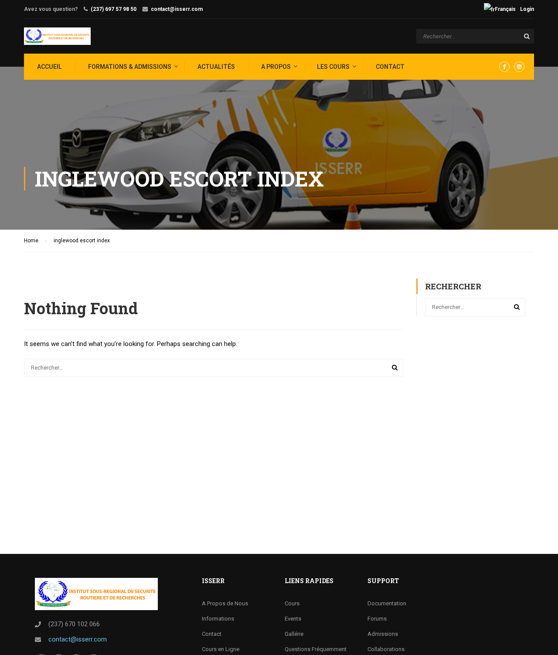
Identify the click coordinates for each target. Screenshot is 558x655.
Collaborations (386, 649)
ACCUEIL (49, 66)
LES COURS (333, 66)
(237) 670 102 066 (74, 624)
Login (527, 9)
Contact (390, 66)
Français (505, 9)
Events (293, 618)
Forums (377, 618)
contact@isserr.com (177, 9)
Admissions (382, 634)
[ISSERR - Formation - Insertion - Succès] (57, 36)
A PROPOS (276, 66)
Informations (218, 618)
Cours (292, 603)
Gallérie (294, 634)
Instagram (519, 66)
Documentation (386, 603)
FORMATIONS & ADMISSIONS (129, 66)
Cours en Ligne (220, 649)
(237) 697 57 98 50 (113, 9)
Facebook (504, 66)
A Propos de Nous (225, 603)
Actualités (216, 66)
